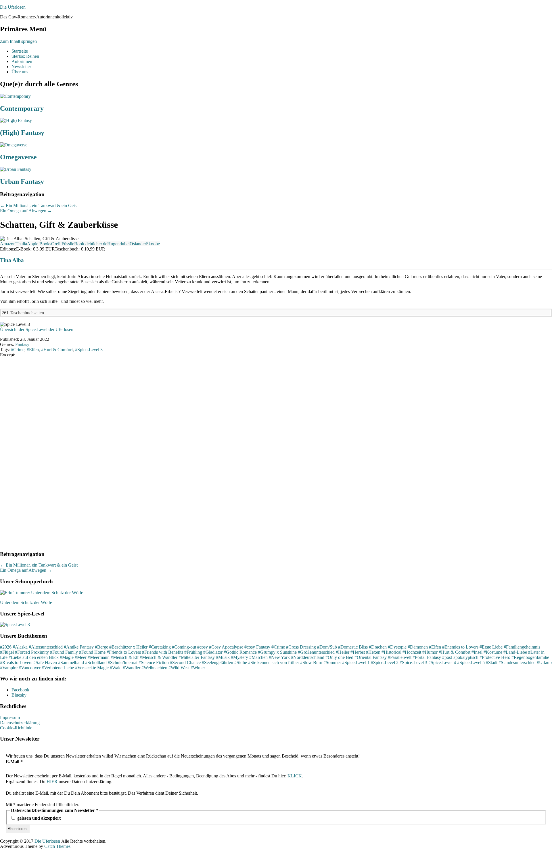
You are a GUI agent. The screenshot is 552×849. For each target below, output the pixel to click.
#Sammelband (71, 662)
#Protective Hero (495, 657)
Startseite (20, 51)
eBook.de (81, 243)
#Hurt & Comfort (454, 652)
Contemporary (22, 108)
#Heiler (342, 652)
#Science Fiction (154, 662)
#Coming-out (184, 647)
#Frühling (193, 652)
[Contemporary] (15, 96)
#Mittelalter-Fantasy (197, 657)
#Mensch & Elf (125, 657)
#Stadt (491, 662)
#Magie (67, 657)
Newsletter (21, 66)
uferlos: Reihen (25, 56)
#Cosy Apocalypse (226, 647)
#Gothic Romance (240, 652)
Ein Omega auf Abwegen (26, 210)
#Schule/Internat (122, 662)
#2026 (6, 647)
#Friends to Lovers (124, 652)
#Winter (198, 667)
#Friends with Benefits (162, 652)
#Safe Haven (45, 662)
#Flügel (7, 652)
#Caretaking (160, 647)
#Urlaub (544, 662)
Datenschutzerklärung (20, 722)
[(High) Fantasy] (16, 120)
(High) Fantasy (22, 132)
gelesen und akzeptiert (38, 818)
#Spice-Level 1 (356, 662)
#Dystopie (397, 647)
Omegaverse (18, 157)
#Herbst (357, 652)
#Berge (101, 647)
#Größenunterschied (316, 652)
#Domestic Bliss (353, 647)
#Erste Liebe (491, 647)
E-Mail (14, 761)
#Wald (116, 667)
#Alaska (20, 647)
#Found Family (64, 652)
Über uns (20, 71)
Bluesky (19, 695)
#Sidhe (240, 662)
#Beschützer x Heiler (128, 647)
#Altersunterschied (46, 647)
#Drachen (378, 647)
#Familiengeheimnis (522, 647)
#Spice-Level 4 (442, 662)
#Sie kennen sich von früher (273, 662)
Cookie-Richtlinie (16, 727)
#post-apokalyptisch (460, 657)
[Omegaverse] (13, 144)
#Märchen (258, 657)
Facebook (20, 689)
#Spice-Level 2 (384, 662)
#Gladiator (213, 652)
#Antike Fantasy (79, 647)
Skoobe (153, 243)
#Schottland (96, 662)
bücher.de (98, 243)
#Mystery (239, 657)
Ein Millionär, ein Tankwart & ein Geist (39, 205)
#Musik (223, 657)
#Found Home (92, 652)
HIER (52, 781)
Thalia (21, 243)
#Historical (391, 652)
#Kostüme (493, 652)
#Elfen (435, 647)
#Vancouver (30, 667)
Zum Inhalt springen (18, 41)
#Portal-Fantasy (427, 657)
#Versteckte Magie (92, 667)
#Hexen (373, 652)
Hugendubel (118, 243)
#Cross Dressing (301, 647)
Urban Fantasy (22, 181)
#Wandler (131, 667)
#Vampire (9, 667)
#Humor (430, 652)
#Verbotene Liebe (58, 667)
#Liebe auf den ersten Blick (34, 657)
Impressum (10, 717)
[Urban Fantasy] (15, 169)
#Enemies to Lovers (460, 647)
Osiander (138, 243)
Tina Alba (12, 260)
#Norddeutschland (307, 657)
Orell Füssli (61, 243)
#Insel (476, 652)
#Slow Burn (311, 662)
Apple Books (39, 243)
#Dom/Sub (327, 647)
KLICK (295, 775)
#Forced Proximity (32, 652)
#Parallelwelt (399, 657)
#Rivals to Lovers (16, 662)
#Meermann (99, 657)
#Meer (81, 657)
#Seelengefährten (217, 662)
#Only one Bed (339, 657)
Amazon (8, 243)
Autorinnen (22, 61)
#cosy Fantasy (257, 647)
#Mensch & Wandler (158, 657)
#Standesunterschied (517, 662)
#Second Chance (185, 662)
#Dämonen (418, 647)
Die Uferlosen (13, 7)
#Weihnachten (154, 667)
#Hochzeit (411, 652)
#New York (279, 657)
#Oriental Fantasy (370, 657)
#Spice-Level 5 (471, 662)
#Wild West (178, 667)
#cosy (202, 647)
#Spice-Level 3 (413, 662)
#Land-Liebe (515, 652)
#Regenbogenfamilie (530, 657)
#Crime (278, 647)
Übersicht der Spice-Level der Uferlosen (36, 329)
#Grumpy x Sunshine (277, 652)
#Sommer (332, 662)
